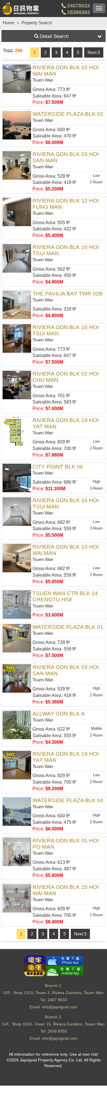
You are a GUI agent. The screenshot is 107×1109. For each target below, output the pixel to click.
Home (8, 22)
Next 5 (94, 52)
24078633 (78, 6)
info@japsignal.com (59, 1007)
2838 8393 (57, 1031)
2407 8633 (57, 1000)
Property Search (36, 22)
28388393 (78, 12)
